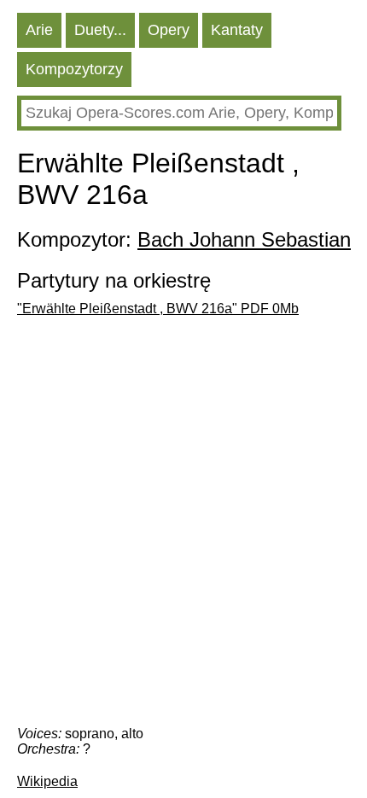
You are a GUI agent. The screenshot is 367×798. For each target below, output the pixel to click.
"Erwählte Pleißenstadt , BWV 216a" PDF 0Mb (158, 308)
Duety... (100, 29)
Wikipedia (47, 781)
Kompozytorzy (74, 69)
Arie (39, 29)
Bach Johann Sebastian (244, 239)
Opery (168, 29)
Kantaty (237, 29)
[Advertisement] (183, 525)
